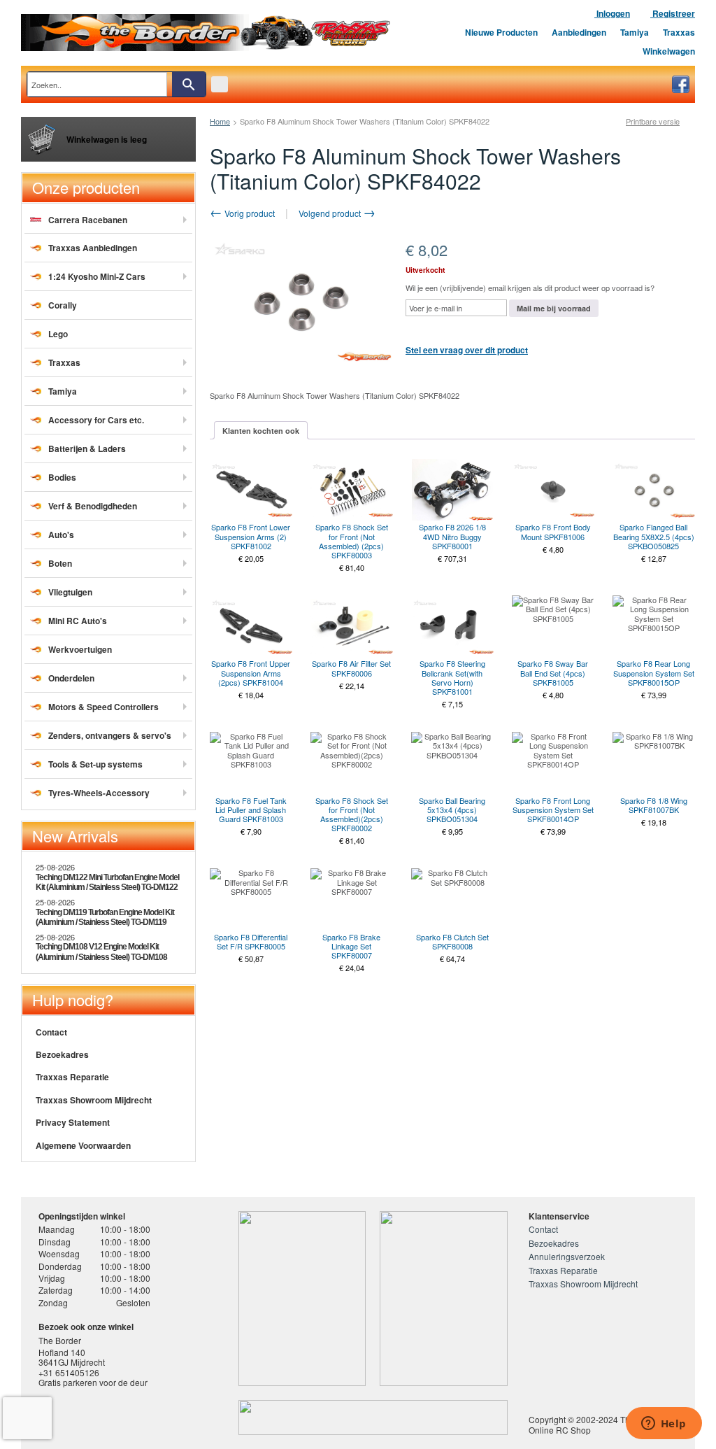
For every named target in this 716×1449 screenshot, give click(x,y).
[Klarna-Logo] (144, 1417)
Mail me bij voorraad (554, 308)
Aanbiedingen (579, 32)
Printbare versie (653, 121)
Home (220, 121)
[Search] (189, 84)
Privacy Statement (73, 1122)
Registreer (672, 13)
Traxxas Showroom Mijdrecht (94, 1100)
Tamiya (634, 32)
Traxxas (679, 32)
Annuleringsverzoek (567, 1256)
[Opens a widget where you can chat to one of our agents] (663, 1424)
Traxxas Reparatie (72, 1076)
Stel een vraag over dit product (467, 350)
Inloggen (612, 13)
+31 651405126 (68, 1372)
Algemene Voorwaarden (83, 1145)
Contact (51, 1032)
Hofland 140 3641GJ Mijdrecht (71, 1357)
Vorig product (248, 213)
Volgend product (331, 213)
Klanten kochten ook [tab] (260, 430)
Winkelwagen (669, 51)
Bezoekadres (62, 1054)
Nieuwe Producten (501, 32)
